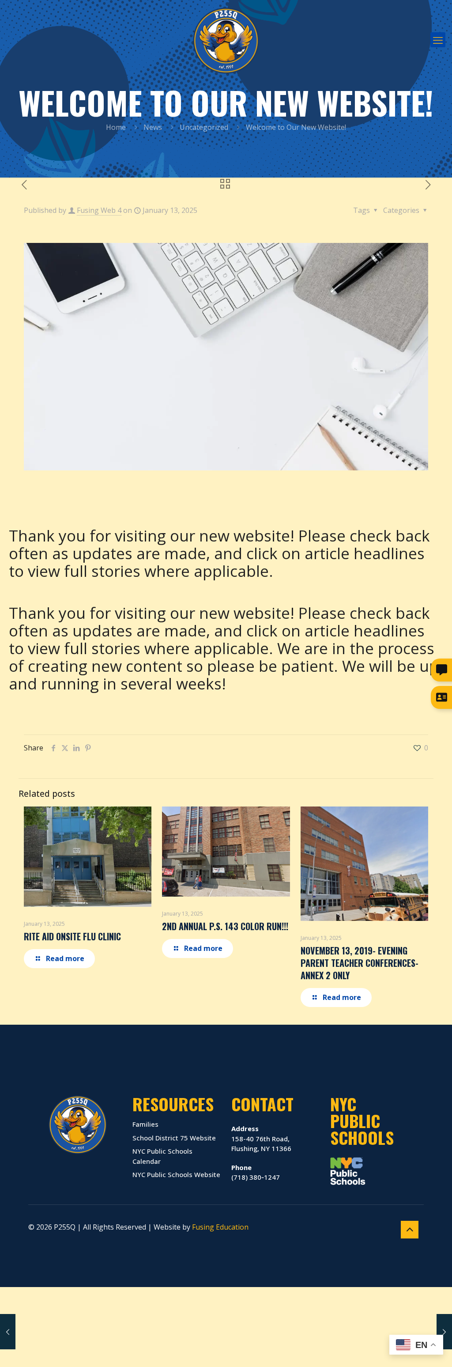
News (152, 127)
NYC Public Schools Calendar (162, 1156)
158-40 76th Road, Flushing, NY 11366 (261, 1138)
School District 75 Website (174, 1137)
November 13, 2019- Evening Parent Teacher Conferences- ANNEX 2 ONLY (359, 963)
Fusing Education (220, 1227)
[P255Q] (226, 40)
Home (116, 127)
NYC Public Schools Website (176, 1174)
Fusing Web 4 (99, 210)
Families (145, 1124)
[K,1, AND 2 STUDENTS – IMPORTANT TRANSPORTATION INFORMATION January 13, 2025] (7, 1331)
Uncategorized (204, 127)
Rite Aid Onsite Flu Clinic (72, 936)
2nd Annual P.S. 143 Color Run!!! (225, 926)
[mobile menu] (437, 39)
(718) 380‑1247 (255, 1172)
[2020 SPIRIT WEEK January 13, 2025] (444, 1331)
